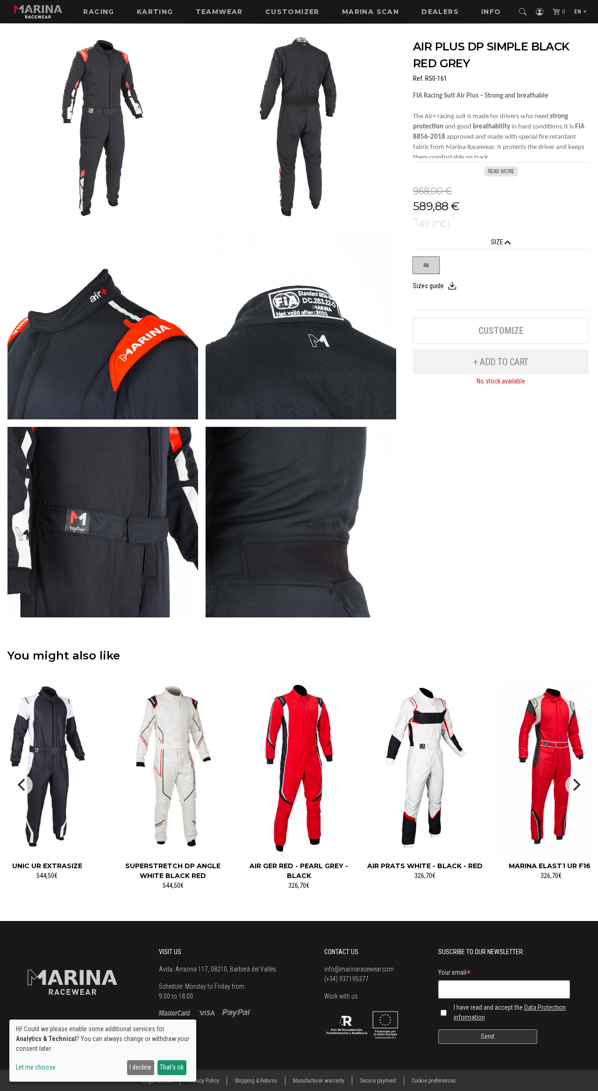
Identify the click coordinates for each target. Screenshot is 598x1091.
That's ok (172, 1067)
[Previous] (22, 785)
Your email (454, 973)
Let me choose (36, 1067)
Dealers (440, 11)
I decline (140, 1067)
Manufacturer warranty (318, 1080)
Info (491, 11)
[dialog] (102, 1051)
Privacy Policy (203, 1080)
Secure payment (378, 1080)
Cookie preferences (434, 1080)
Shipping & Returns (256, 1080)
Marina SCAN (370, 11)
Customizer (292, 11)
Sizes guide (428, 286)
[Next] (575, 785)
